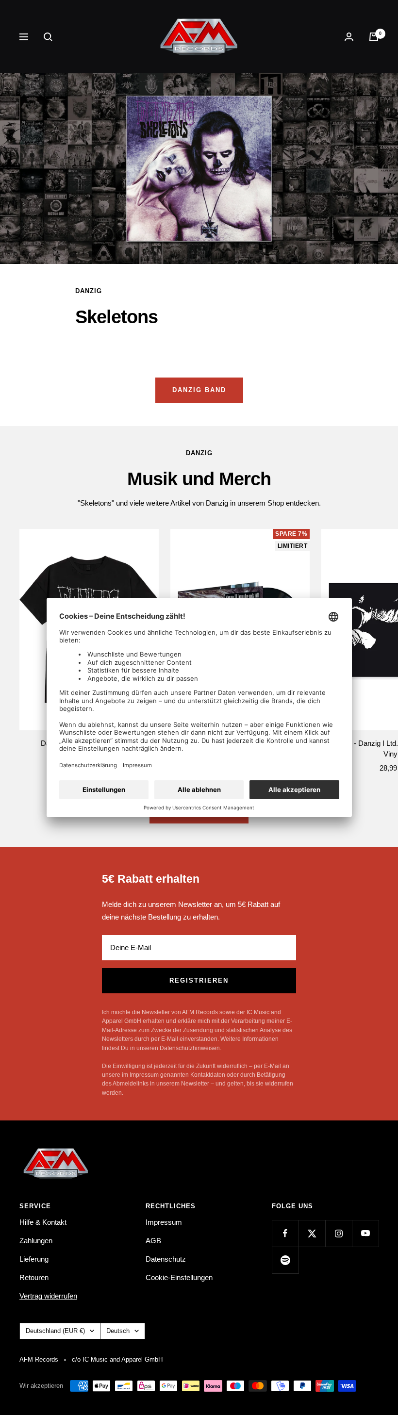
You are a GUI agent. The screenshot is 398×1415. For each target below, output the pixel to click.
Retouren (34, 1277)
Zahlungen (35, 1240)
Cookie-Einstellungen (179, 1277)
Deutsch (118, 1330)
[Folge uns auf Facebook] (285, 1233)
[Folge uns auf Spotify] (285, 1260)
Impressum (164, 1222)
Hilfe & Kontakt (42, 1222)
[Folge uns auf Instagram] (338, 1233)
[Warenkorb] (374, 37)
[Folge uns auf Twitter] (311, 1233)
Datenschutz (166, 1259)
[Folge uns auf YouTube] (365, 1233)
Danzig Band (199, 390)
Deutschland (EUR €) (55, 1330)
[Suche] (48, 37)
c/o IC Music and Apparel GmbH (117, 1359)
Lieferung (34, 1259)
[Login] (349, 37)
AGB (153, 1240)
